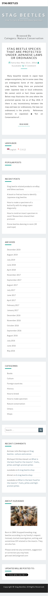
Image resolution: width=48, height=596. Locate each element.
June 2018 (11, 265)
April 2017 (11, 300)
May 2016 (11, 350)
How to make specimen (17, 398)
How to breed (13, 393)
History (10, 388)
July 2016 (11, 340)
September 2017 (14, 280)
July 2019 (11, 259)
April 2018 (11, 269)
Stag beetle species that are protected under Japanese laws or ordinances (24, 53)
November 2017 (14, 275)
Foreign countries (14, 383)
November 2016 (14, 320)
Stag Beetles (10, 3)
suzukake (16, 66)
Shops (9, 414)
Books (10, 373)
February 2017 (13, 305)
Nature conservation (16, 403)
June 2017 (11, 295)
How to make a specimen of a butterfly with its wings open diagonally (20, 205)
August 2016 (12, 335)
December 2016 (13, 315)
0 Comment (30, 66)
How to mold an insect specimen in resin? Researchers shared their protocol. (22, 216)
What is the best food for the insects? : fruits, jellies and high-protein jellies (23, 462)
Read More (25, 124)
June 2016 (11, 345)
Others (10, 408)
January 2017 (12, 310)
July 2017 (11, 290)
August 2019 (12, 254)
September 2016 (14, 330)
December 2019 (13, 249)
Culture (10, 378)
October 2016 (13, 325)
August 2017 (12, 285)
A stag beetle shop (26, 470)
